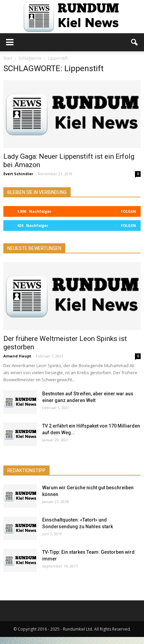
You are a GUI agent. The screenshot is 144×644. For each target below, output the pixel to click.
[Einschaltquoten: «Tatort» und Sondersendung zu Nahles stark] (20, 528)
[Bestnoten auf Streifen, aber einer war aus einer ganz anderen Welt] (20, 402)
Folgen (128, 211)
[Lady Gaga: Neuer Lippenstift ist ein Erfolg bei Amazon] (72, 114)
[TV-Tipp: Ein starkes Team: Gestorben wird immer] (20, 560)
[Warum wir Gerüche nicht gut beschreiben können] (20, 496)
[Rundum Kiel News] (72, 16)
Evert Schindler (18, 173)
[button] (134, 42)
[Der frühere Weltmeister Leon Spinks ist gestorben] (72, 296)
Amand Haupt (17, 355)
